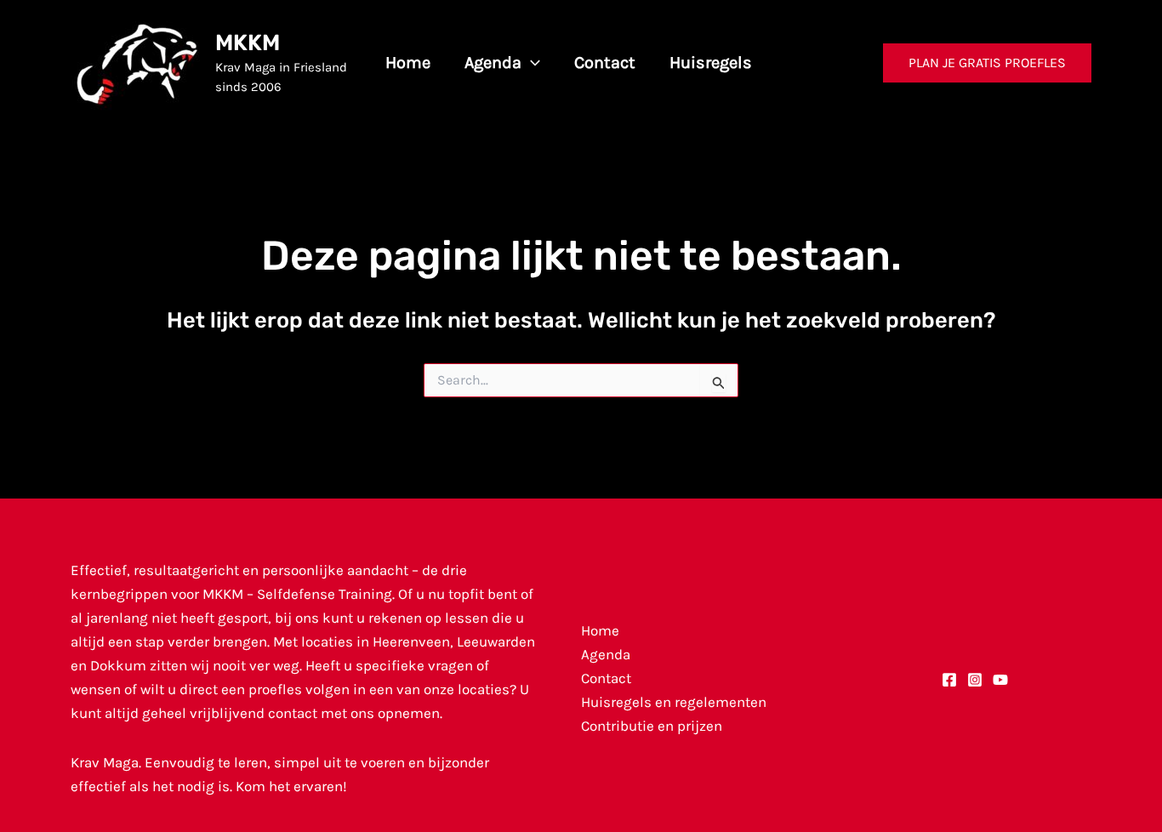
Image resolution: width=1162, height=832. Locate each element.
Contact (606, 678)
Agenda (605, 654)
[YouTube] (1000, 679)
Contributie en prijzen (651, 725)
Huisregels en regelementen (673, 701)
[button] (530, 63)
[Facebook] (949, 679)
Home (600, 630)
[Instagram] (975, 679)
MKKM (247, 43)
